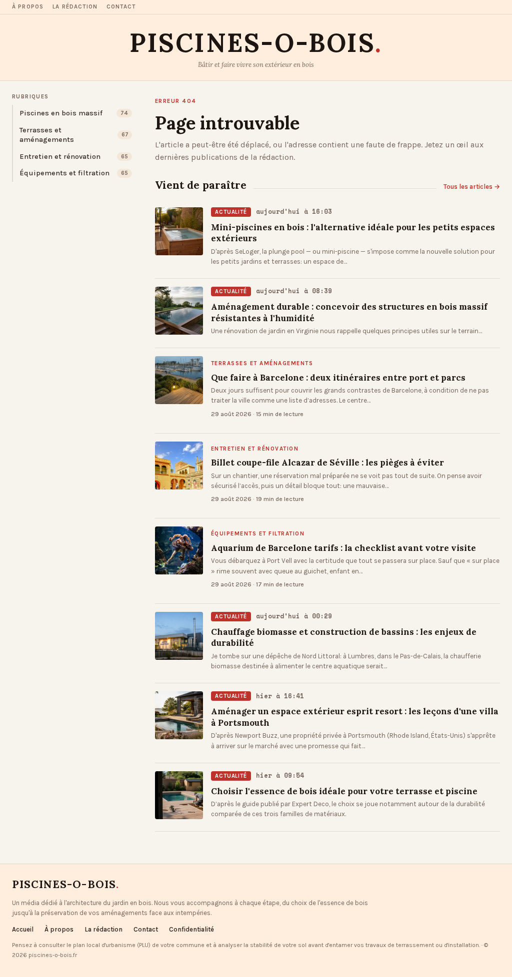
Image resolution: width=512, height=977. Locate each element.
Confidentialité (191, 929)
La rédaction (75, 7)
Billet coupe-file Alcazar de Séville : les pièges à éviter (327, 462)
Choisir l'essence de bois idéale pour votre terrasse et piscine (344, 791)
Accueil (23, 929)
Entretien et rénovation (254, 449)
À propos (28, 7)
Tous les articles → (472, 186)
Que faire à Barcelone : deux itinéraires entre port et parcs (338, 377)
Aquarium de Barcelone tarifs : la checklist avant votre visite (343, 547)
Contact (121, 7)
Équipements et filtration (257, 534)
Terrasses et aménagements (262, 364)
